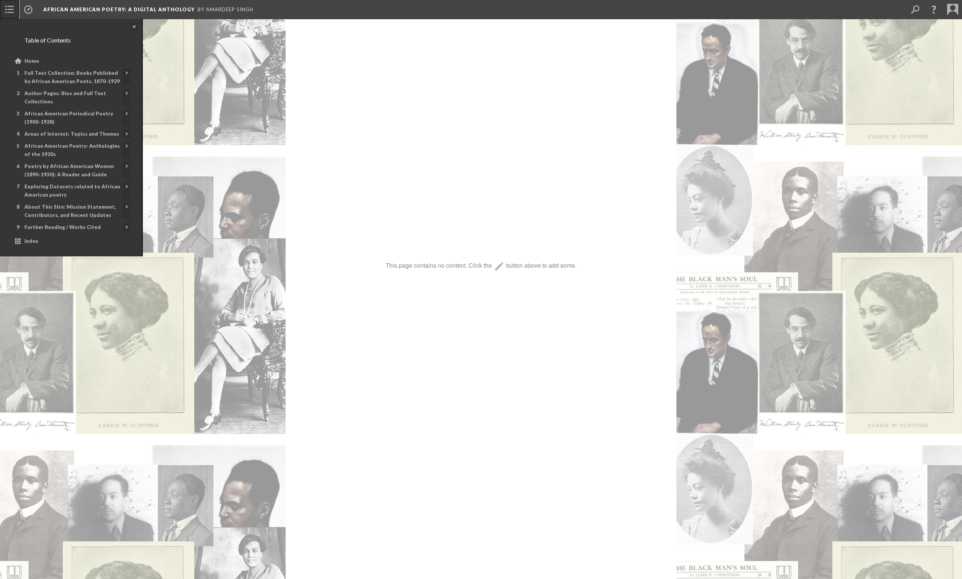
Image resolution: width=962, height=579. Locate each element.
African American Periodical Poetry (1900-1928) (68, 118)
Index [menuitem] (31, 241)
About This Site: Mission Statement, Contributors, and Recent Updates (70, 211)
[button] (933, 9)
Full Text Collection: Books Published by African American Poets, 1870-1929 (72, 77)
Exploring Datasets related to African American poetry (72, 190)
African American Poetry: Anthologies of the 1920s (72, 150)
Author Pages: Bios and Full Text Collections (65, 97)
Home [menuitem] (31, 61)
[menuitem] (9, 9)
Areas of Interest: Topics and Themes (71, 134)
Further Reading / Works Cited (62, 227)
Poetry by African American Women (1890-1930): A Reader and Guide (69, 170)
